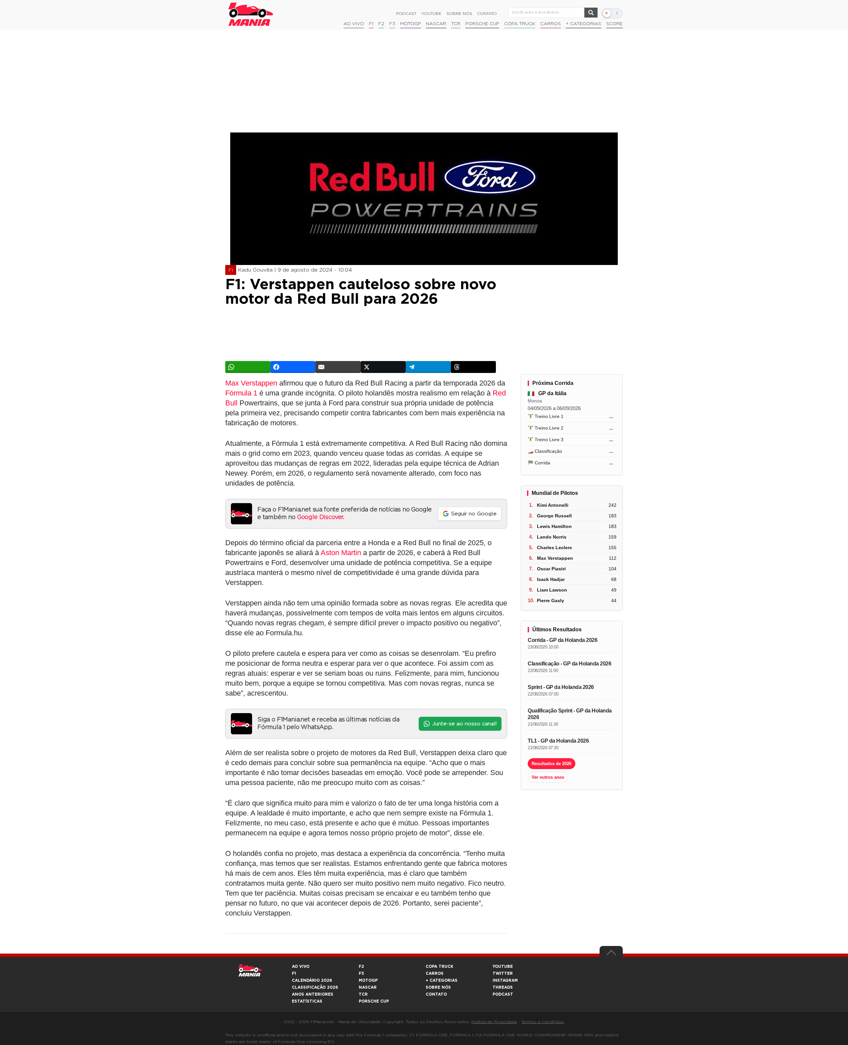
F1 (371, 24)
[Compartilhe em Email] (337, 367)
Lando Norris (551, 537)
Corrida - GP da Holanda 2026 (562, 640)
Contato (487, 14)
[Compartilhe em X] (383, 367)
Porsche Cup (482, 24)
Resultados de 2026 (551, 763)
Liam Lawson (552, 590)
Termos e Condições (542, 1022)
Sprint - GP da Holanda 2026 (561, 687)
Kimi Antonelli (552, 505)
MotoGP (410, 24)
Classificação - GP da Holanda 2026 (569, 663)
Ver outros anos (548, 777)
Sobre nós (459, 14)
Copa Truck (519, 24)
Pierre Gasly (550, 600)
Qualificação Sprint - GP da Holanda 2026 (570, 714)
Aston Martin (341, 553)
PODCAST (503, 994)
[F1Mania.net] (250, 14)
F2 (381, 24)
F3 (392, 24)
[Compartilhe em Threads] (473, 367)
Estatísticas (307, 1001)
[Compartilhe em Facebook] (292, 367)
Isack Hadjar (551, 579)
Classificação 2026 (315, 987)
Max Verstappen (251, 383)
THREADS (503, 987)
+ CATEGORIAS (583, 24)
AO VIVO (300, 966)
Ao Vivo (354, 24)
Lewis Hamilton (554, 526)
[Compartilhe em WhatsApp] (247, 367)
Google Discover (320, 517)
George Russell (554, 515)
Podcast (406, 14)
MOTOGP (368, 980)
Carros (550, 24)
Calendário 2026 (312, 980)
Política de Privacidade (494, 1022)
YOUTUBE (503, 966)
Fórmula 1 (241, 393)
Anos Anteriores (312, 994)
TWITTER (503, 973)
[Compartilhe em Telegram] (428, 367)
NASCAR (436, 24)
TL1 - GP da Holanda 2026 (558, 741)
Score (614, 24)
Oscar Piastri (551, 568)
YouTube (431, 14)
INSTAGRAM (505, 980)
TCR (455, 24)
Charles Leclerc (554, 547)
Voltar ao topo (611, 954)
